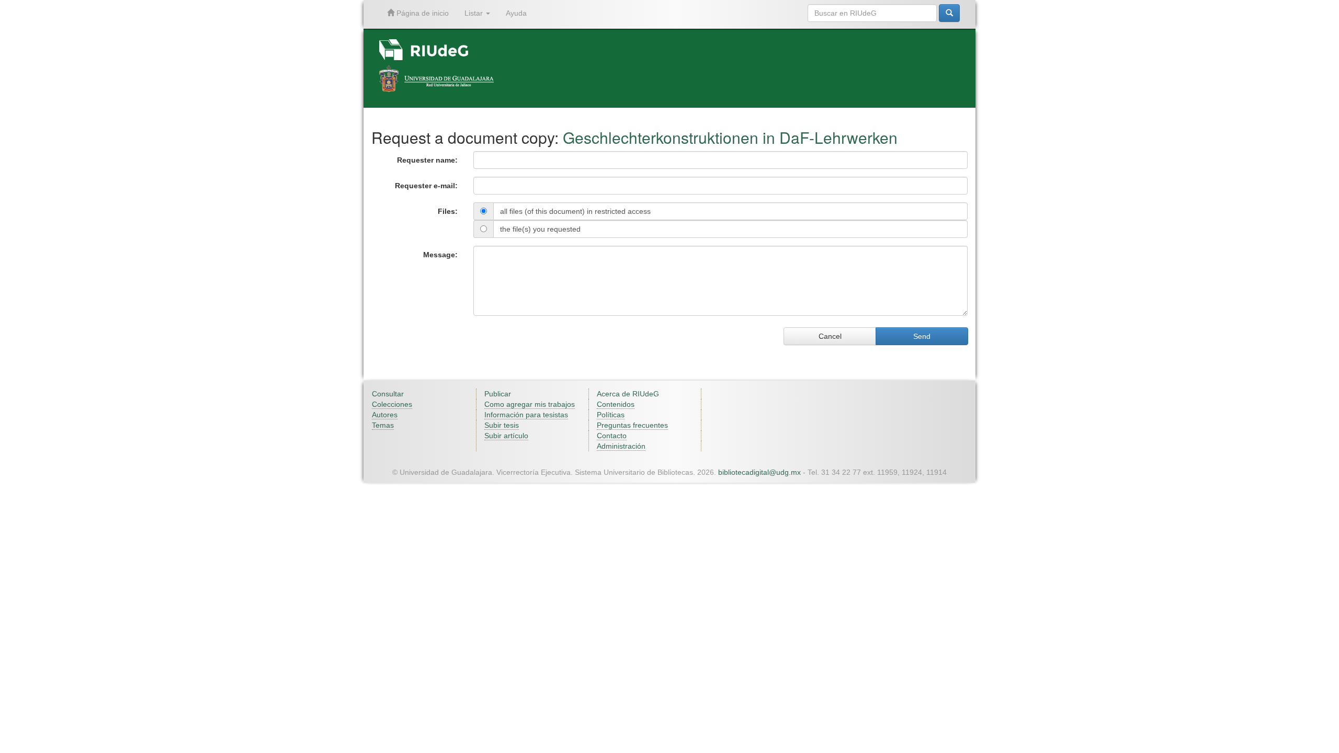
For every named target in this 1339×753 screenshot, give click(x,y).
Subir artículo (506, 435)
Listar (474, 13)
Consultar (388, 394)
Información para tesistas (526, 414)
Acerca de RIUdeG (628, 394)
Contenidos (615, 404)
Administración (621, 446)
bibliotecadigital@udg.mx (759, 472)
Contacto (612, 435)
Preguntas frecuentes (632, 425)
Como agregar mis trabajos (529, 404)
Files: (448, 211)
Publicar (497, 394)
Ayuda (516, 13)
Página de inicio (421, 13)
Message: (440, 254)
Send (922, 336)
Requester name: (427, 160)
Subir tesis (501, 425)
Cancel (830, 336)
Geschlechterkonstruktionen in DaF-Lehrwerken (730, 137)
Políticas (611, 414)
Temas (383, 425)
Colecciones (392, 404)
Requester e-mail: (426, 185)
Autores (385, 414)
